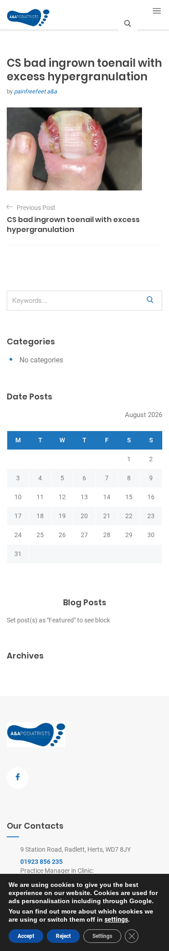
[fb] (17, 778)
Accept (26, 936)
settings (116, 919)
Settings (102, 936)
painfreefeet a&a (35, 91)
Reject (63, 936)
